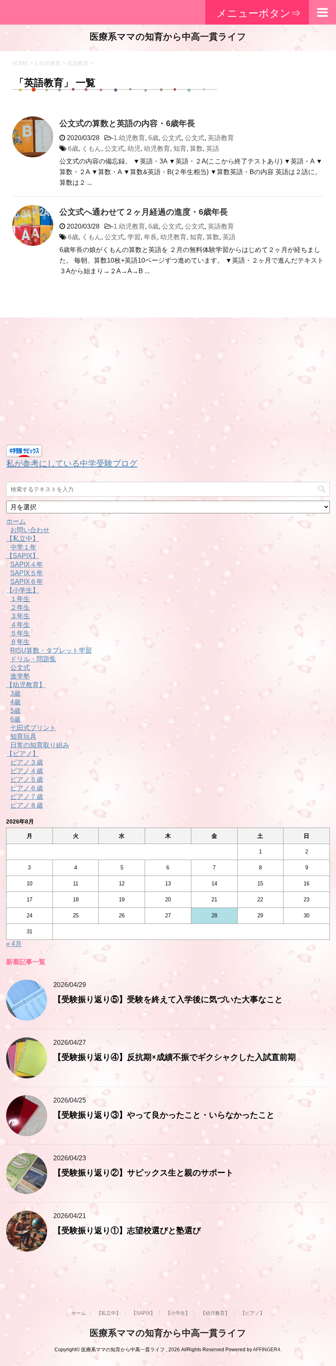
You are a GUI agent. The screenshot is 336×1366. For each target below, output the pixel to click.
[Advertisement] (168, 383)
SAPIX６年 (26, 581)
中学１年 (23, 547)
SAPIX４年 (26, 564)
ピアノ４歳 (26, 770)
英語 (212, 148)
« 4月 (14, 943)
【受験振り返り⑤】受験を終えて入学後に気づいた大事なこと (168, 999)
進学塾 (20, 676)
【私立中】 (22, 538)
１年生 (20, 598)
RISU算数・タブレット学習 (51, 650)
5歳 (15, 710)
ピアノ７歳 (26, 796)
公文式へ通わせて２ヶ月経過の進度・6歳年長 (143, 211)
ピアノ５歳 (26, 779)
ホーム (16, 521)
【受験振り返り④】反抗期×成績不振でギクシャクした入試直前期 (174, 1057)
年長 (150, 237)
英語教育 (221, 137)
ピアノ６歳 (26, 788)
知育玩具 (23, 736)
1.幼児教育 (129, 137)
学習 (134, 237)
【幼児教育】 (25, 684)
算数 (196, 148)
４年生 (20, 624)
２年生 (20, 607)
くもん (91, 148)
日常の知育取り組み (39, 745)
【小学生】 (22, 590)
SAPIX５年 (26, 573)
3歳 (15, 693)
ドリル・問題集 (33, 659)
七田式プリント (33, 727)
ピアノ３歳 (26, 762)
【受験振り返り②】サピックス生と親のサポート (143, 1173)
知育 (179, 148)
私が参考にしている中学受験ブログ (71, 463)
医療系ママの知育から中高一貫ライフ (168, 36)
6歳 (153, 137)
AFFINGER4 (266, 1349)
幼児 (134, 148)
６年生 (20, 641)
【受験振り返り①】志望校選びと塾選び (127, 1230)
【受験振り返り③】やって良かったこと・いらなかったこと (164, 1115)
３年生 (20, 616)
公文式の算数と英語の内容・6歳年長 (127, 123)
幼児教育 (157, 148)
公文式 (172, 137)
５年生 (20, 633)
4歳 (15, 702)
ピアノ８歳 (26, 805)
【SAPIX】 (22, 555)
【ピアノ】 (22, 753)
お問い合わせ (30, 529)
